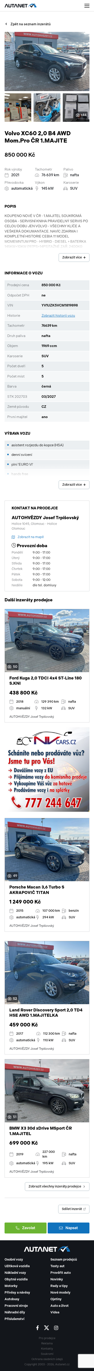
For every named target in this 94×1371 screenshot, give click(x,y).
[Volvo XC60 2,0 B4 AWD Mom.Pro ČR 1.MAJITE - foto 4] (76, 107)
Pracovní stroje (16, 1306)
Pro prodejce (47, 1338)
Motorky (11, 1286)
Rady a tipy (59, 1286)
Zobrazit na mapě (31, 537)
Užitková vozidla (17, 1266)
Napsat (71, 1228)
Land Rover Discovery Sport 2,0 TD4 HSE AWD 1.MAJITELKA (46, 1013)
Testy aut (57, 1266)
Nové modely (60, 1292)
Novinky (56, 1279)
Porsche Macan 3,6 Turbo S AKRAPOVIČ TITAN (36, 890)
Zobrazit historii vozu (58, 316)
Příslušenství (14, 1319)
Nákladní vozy (15, 1273)
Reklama (47, 1343)
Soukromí (47, 1354)
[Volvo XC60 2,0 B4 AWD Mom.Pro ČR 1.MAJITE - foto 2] (18, 107)
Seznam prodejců (63, 1259)
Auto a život (59, 1306)
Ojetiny (56, 1299)
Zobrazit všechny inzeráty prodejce (55, 1186)
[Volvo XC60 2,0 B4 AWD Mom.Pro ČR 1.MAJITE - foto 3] (47, 107)
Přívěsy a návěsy (17, 1292)
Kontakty (47, 1348)
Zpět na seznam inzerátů (30, 24)
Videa (54, 1312)
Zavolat (28, 1228)
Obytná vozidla (16, 1279)
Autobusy (12, 1299)
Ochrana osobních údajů (47, 1359)
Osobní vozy (14, 1259)
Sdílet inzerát (72, 1209)
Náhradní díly (15, 1312)
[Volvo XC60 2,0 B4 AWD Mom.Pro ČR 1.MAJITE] (47, 61)
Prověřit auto (60, 1273)
